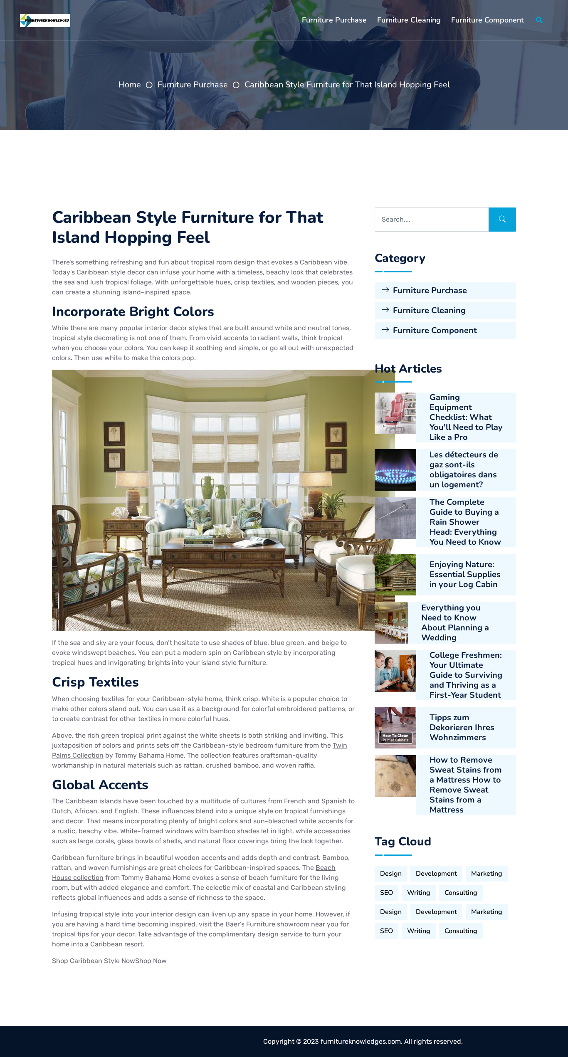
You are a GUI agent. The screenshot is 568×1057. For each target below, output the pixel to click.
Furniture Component (487, 20)
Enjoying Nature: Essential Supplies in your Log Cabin (465, 575)
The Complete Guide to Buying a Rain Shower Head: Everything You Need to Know (465, 522)
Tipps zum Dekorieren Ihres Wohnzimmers (462, 728)
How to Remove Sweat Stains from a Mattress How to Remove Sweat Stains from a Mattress (466, 785)
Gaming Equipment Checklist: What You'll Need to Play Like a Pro (466, 417)
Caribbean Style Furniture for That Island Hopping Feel (347, 84)
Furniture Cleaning (409, 20)
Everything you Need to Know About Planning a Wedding (455, 623)
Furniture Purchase (334, 20)
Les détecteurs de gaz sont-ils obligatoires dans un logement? (464, 470)
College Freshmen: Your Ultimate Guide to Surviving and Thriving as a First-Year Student (466, 675)
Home (130, 84)
